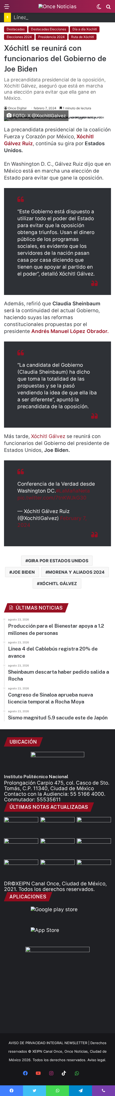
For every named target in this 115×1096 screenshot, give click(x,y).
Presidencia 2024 (51, 37)
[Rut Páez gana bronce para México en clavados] (57, 847)
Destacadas (16, 29)
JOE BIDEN (23, 572)
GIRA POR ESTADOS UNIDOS (58, 560)
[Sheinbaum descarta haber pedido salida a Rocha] (21, 847)
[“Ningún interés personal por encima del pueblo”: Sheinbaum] (94, 869)
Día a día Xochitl (84, 29)
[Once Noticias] (57, 6)
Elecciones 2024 (19, 37)
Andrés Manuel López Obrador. (70, 331)
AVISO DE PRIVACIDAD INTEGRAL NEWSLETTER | (49, 1043)
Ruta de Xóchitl (82, 37)
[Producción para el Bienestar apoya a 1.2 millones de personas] (57, 826)
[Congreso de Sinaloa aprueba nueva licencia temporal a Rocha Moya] (94, 847)
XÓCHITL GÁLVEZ (58, 583)
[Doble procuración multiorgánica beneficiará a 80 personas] (21, 826)
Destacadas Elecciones (48, 29)
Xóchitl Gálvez (48, 436)
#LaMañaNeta (73, 491)
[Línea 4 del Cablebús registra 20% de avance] (94, 826)
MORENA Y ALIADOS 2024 (76, 572)
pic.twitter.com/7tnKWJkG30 (51, 498)
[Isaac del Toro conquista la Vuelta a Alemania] (57, 869)
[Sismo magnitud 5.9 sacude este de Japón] (21, 869)
